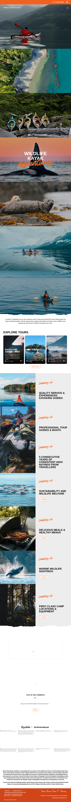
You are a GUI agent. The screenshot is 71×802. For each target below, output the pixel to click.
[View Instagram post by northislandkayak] (16, 745)
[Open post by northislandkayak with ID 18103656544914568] (62, 738)
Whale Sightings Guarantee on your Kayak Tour (15, 792)
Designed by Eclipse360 (17, 795)
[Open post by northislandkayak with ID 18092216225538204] (26, 738)
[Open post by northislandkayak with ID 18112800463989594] (44, 756)
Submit (35, 710)
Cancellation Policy (17, 790)
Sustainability (44, 499)
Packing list (7, 790)
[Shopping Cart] (68, 2)
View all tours (35, 366)
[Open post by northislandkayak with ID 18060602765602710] (62, 756)
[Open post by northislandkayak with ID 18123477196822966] (26, 756)
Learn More (43, 538)
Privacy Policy (7, 795)
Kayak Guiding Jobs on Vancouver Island (13, 794)
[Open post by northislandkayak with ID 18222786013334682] (44, 738)
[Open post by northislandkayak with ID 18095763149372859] (8, 756)
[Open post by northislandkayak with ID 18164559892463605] (8, 738)
